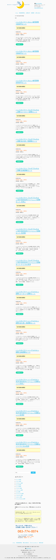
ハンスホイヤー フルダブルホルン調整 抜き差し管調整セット (27, 140)
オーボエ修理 (18, 484)
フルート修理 (18, 481)
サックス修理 (18, 479)
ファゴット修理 (19, 488)
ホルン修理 (18, 491)
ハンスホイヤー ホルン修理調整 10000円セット (27, 23)
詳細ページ (20, 44)
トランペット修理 (19, 490)
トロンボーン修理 (19, 495)
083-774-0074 (39, 3)
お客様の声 (28, 12)
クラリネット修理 (19, 483)
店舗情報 (32, 12)
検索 (33, 472)
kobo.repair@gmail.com (38, 7)
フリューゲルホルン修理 (20, 498)
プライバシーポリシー (34, 542)
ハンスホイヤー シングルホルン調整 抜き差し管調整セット (27, 322)
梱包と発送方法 (26, 542)
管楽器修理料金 (22, 12)
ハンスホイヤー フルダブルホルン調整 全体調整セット (27, 169)
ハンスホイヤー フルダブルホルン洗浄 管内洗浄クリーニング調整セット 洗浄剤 (28, 231)
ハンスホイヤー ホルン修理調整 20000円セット (27, 81)
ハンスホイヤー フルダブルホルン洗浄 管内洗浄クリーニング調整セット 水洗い (28, 199)
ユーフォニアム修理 (19, 493)
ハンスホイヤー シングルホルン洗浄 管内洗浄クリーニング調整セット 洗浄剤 (28, 413)
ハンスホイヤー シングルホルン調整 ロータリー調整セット (27, 292)
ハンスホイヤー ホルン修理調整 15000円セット (27, 52)
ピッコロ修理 (18, 486)
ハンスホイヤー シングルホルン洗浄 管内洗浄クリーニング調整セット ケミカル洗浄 (28, 444)
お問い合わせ (37, 12)
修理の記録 (41, 542)
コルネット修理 (19, 497)
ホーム (17, 12)
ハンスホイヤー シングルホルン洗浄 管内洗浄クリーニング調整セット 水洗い (28, 381)
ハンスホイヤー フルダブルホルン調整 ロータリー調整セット (27, 111)
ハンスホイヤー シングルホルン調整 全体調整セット (27, 351)
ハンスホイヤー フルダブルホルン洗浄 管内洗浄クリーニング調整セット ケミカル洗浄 (28, 262)
